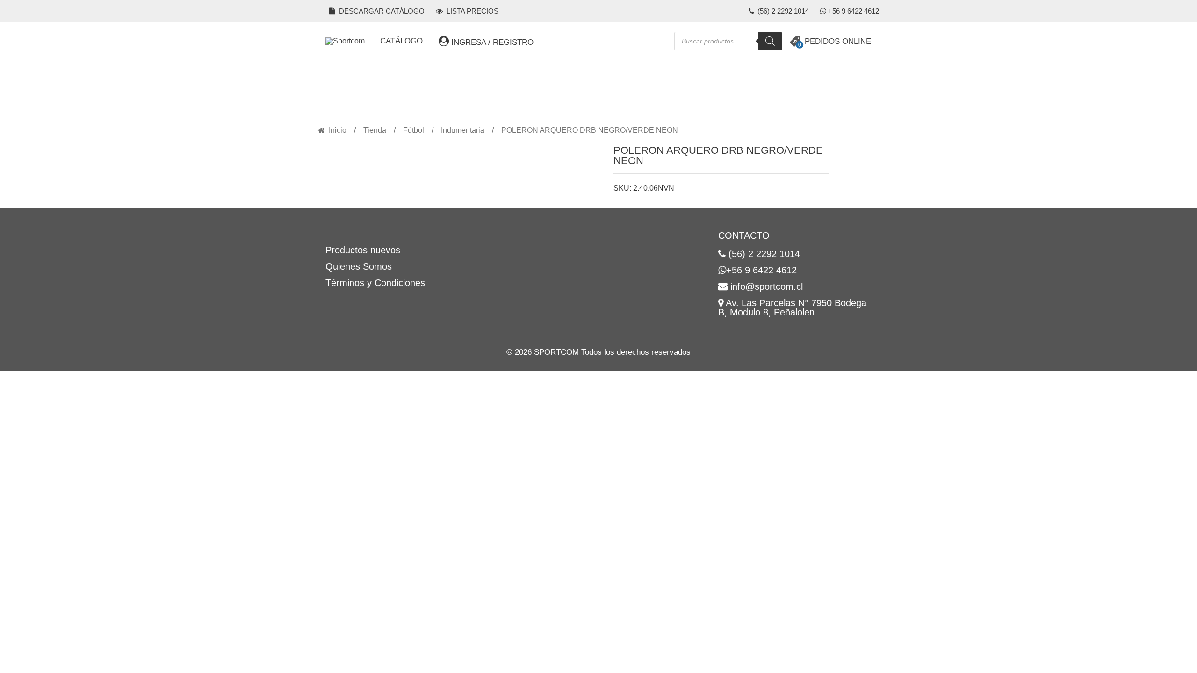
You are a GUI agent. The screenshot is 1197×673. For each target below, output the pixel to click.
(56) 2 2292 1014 (782, 11)
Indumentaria (462, 130)
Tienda (374, 130)
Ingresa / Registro (491, 42)
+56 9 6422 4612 (853, 11)
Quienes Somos (358, 266)
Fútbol (413, 130)
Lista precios (471, 11)
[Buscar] (770, 41)
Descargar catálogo (381, 11)
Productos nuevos (362, 250)
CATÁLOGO (401, 40)
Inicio (337, 130)
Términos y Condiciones (375, 282)
